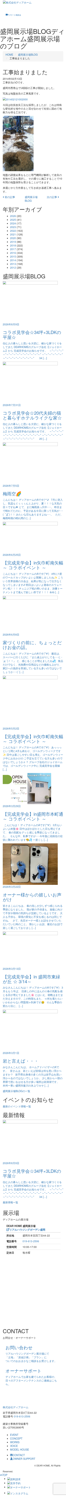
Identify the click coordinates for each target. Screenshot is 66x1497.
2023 (13, 227)
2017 (13, 249)
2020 (13, 238)
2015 (13, 256)
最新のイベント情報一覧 (17, 1106)
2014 (13, 260)
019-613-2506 (31, 1241)
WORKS (14, 1442)
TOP (4, 1475)
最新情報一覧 (10, 1202)
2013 (13, 264)
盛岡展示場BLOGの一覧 (16, 1091)
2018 (13, 245)
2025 (13, 219)
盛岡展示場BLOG (28, 54)
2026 (13, 216)
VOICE (14, 1446)
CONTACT (19, 1455)
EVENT (14, 1435)
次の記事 (52, 197)
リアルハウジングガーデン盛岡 (27, 1229)
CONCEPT (16, 1438)
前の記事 (9, 197)
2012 (13, 267)
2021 (13, 234)
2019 (13, 242)
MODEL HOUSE (19, 1449)
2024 (13, 223)
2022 (13, 230)
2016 (13, 253)
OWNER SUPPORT (24, 1459)
